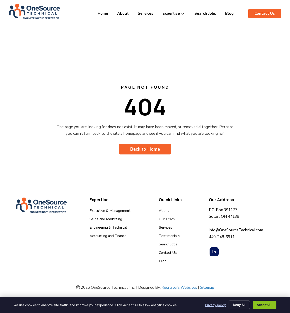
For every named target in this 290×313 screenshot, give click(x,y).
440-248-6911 (222, 237)
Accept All (264, 305)
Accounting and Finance (107, 236)
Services (165, 228)
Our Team (167, 219)
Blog (163, 261)
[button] (182, 13)
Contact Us (168, 253)
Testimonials (169, 236)
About (164, 211)
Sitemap (207, 287)
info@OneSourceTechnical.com (236, 230)
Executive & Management (110, 211)
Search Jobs (168, 244)
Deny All (239, 305)
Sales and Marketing (105, 219)
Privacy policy (215, 305)
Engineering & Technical (108, 228)
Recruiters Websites (179, 287)
